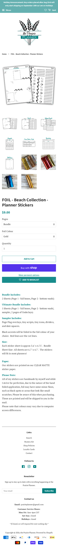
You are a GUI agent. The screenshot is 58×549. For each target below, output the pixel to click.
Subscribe (49, 490)
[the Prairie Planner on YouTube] (34, 467)
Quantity (6, 243)
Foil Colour (7, 231)
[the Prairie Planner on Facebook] (23, 467)
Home (4, 54)
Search (29, 438)
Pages (5, 219)
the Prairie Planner (27, 532)
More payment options (29, 275)
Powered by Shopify (44, 532)
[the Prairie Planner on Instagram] (29, 467)
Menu (8, 10)
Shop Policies (29, 445)
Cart (54, 10)
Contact (29, 453)
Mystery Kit (29, 441)
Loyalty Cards (29, 449)
